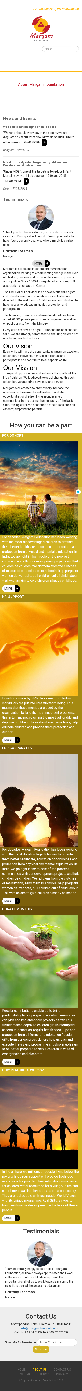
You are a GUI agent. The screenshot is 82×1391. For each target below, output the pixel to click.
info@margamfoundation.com (41, 1328)
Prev (10, 1271)
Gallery (6, 69)
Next (72, 1271)
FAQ (2, 75)
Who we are (9, 53)
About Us (40, 1369)
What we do (9, 58)
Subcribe (41, 1349)
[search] (75, 49)
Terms (44, 1374)
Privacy (62, 1374)
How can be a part (14, 64)
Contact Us (9, 80)
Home (4, 48)
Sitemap (26, 1374)
